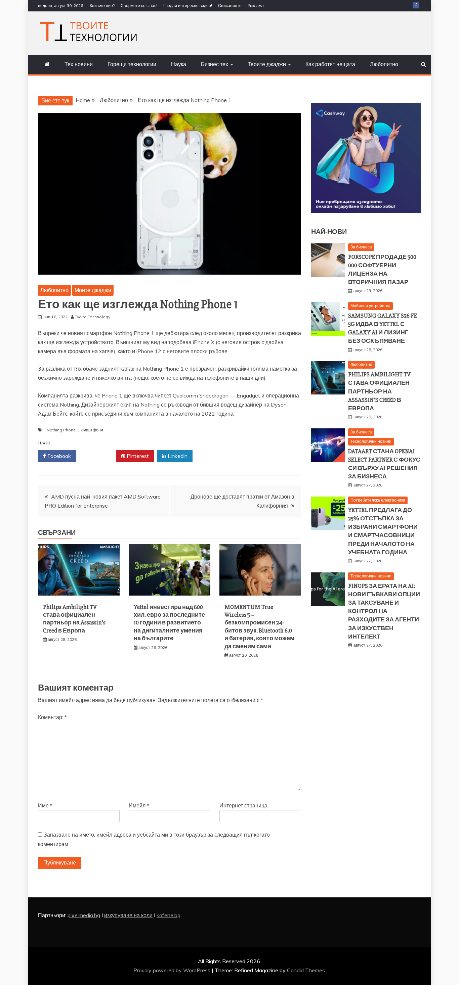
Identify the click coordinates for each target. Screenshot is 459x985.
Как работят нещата (330, 64)
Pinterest (137, 456)
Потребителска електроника (377, 500)
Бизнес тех (214, 64)
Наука (178, 64)
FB (416, 5)
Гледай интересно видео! (187, 5)
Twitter (98, 456)
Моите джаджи (93, 290)
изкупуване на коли (128, 915)
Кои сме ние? (102, 5)
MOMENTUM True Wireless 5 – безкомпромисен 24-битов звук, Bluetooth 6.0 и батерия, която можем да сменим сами (259, 626)
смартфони (92, 429)
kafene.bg (168, 915)
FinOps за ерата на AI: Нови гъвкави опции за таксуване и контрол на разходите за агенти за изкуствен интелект (384, 611)
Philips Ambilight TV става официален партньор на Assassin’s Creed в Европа (74, 618)
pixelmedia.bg (84, 915)
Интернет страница (243, 805)
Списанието (230, 5)
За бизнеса (361, 246)
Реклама (256, 5)
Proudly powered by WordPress (172, 970)
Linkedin (176, 456)
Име (45, 805)
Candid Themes (306, 970)
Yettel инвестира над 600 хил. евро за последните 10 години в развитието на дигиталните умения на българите (169, 622)
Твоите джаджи (267, 64)
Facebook (58, 456)
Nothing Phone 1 (63, 429)
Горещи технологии (132, 64)
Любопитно (384, 64)
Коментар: (52, 717)
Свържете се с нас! (139, 5)
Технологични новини (370, 441)
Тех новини (79, 64)
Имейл (139, 805)
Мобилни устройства (370, 305)
